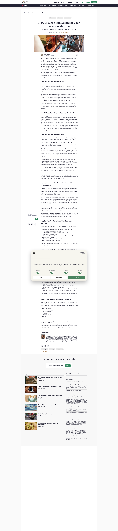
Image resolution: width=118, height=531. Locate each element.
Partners (70, 2)
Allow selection (59, 277)
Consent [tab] (40, 256)
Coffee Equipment (52, 5)
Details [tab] (59, 256)
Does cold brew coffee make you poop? (74, 435)
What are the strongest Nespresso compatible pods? (76, 412)
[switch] (52, 273)
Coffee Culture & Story (62, 5)
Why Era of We (55, 2)
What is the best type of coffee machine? (74, 390)
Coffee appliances (68, 17)
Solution (63, 2)
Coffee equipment (52, 17)
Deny (41, 277)
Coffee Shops (81, 5)
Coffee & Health (73, 5)
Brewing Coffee (43, 5)
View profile (31, 219)
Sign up (94, 2)
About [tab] (77, 256)
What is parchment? (70, 379)
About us (76, 2)
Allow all (77, 277)
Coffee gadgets (60, 17)
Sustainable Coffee (90, 5)
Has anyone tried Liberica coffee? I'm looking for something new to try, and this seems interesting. (76, 427)
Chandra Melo (49, 334)
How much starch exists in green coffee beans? (75, 377)
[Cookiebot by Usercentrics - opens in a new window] (80, 253)
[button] (28, 5)
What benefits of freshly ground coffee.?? (74, 381)
